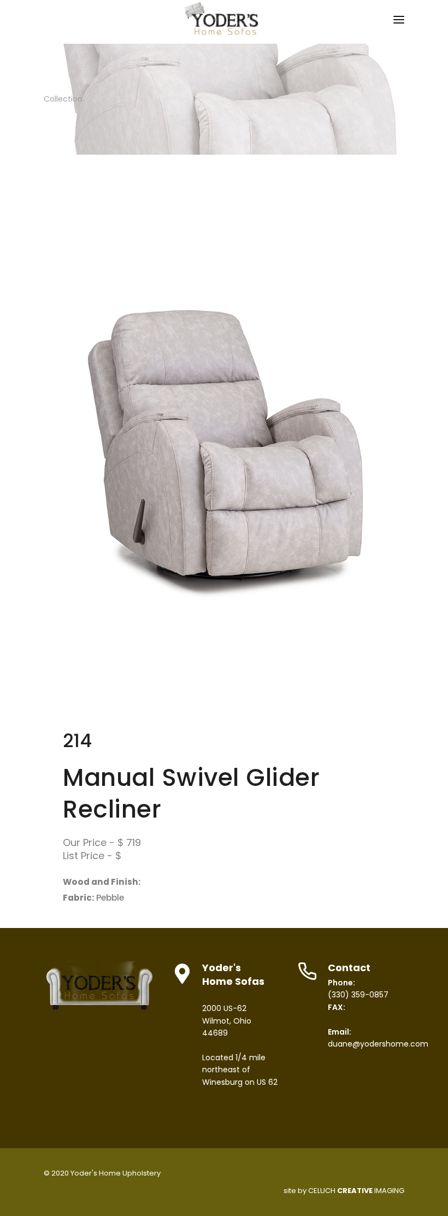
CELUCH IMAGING (356, 1190)
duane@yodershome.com (378, 1043)
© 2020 (56, 1173)
